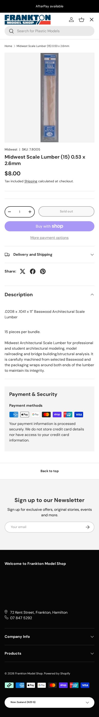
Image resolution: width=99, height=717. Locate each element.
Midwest (11, 149)
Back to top (50, 471)
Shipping (30, 181)
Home (8, 46)
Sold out (66, 211)
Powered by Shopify (57, 673)
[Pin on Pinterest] (43, 271)
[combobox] (49, 31)
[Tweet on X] (22, 271)
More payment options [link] (49, 237)
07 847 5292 (21, 617)
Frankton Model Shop (29, 673)
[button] (81, 20)
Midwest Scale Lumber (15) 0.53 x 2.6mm (43, 46)
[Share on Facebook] (33, 271)
